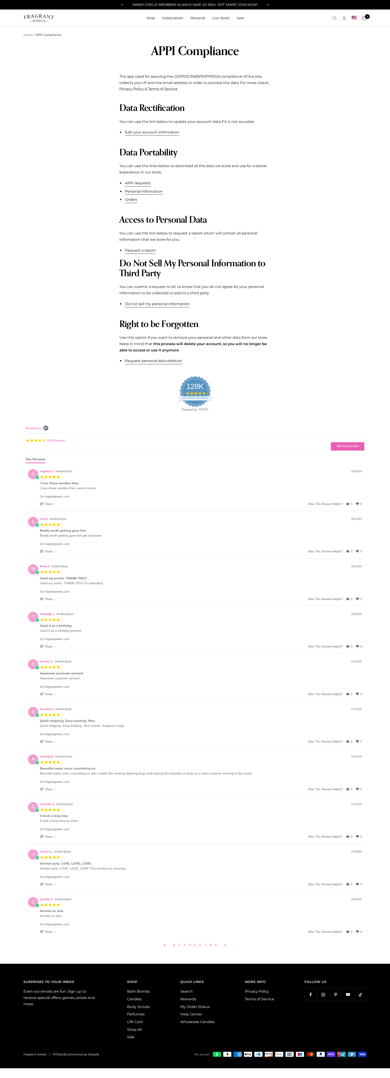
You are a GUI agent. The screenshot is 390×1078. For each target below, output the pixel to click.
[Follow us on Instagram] (323, 994)
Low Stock (221, 18)
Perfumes (136, 1014)
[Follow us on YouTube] (348, 994)
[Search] (335, 18)
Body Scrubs (138, 1007)
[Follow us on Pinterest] (335, 994)
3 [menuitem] (185, 945)
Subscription (172, 18)
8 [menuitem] (210, 945)
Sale (240, 18)
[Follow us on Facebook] (310, 994)
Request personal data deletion (153, 361)
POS (56, 1054)
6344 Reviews (56, 440)
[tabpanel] (195, 707)
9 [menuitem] (216, 945)
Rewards (197, 18)
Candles (134, 999)
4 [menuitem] (190, 945)
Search (186, 991)
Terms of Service (259, 999)
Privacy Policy (257, 991)
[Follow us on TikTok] (360, 994)
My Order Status (195, 1007)
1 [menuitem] (174, 945)
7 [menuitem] (205, 945)
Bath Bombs (138, 991)
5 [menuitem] (195, 945)
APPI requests (138, 183)
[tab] (35, 460)
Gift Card (135, 1022)
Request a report (140, 250)
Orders (131, 199)
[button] (48, 504)
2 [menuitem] (179, 945)
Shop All (134, 1029)
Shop (150, 18)
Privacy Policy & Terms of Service (148, 89)
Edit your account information (152, 132)
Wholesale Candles (197, 1022)
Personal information (144, 191)
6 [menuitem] (200, 945)
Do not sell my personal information (157, 304)
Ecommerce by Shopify (82, 1054)
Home (28, 35)
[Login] (344, 18)
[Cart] (364, 18)
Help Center (191, 1014)
